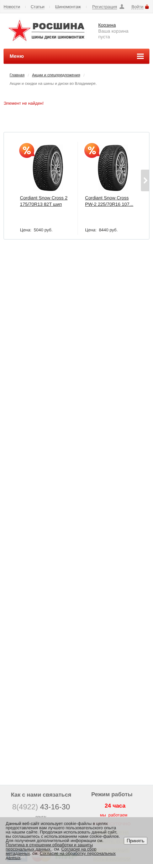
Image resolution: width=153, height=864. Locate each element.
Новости (12, 7)
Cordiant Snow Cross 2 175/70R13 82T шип (44, 201)
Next (145, 180)
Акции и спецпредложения (56, 75)
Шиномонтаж (68, 7)
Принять (135, 840)
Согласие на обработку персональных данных (61, 855)
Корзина (107, 25)
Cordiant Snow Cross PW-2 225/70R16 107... (109, 201)
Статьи (37, 7)
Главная (17, 75)
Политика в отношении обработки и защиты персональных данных (49, 847)
